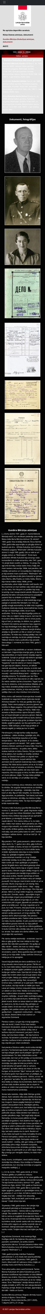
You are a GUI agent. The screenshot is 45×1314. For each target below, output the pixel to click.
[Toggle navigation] (4, 2)
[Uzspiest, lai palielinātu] (22, 148)
